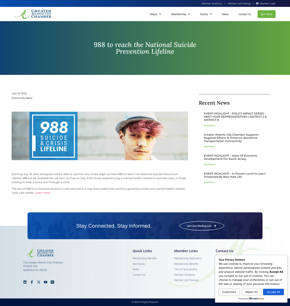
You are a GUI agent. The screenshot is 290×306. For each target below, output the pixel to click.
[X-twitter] (38, 282)
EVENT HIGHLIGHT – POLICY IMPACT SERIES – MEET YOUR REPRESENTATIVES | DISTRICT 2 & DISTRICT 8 (235, 117)
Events (204, 14)
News (225, 14)
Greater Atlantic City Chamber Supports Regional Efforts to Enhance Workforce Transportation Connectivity (231, 138)
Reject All (251, 292)
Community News (22, 98)
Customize (229, 292)
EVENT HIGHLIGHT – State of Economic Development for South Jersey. (230, 157)
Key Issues (139, 263)
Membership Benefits (145, 258)
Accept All (273, 292)
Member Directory (184, 274)
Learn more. (43, 192)
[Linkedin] (25, 282)
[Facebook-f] (32, 282)
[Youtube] (45, 282)
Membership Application (188, 258)
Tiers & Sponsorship (185, 269)
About (153, 14)
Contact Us (245, 14)
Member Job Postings (186, 280)
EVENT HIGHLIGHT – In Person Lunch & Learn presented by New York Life (235, 175)
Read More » (210, 125)
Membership (178, 14)
